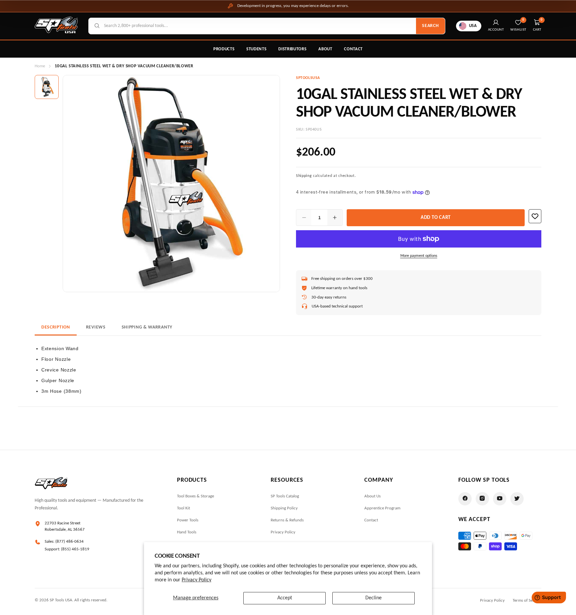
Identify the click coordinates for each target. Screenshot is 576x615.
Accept (284, 598)
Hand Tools (186, 532)
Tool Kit (183, 508)
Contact (353, 49)
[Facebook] (465, 498)
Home (40, 66)
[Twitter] (517, 498)
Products (223, 49)
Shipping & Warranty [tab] (147, 327)
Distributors (292, 49)
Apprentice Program (382, 508)
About (325, 49)
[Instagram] (482, 498)
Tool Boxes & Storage (195, 496)
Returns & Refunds (287, 520)
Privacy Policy (196, 580)
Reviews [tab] (96, 327)
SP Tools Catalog (285, 496)
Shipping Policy (284, 508)
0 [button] (542, 20)
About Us (372, 496)
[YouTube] (499, 498)
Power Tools (187, 520)
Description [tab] (55, 327)
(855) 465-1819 (75, 549)
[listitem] (47, 87)
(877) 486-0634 (69, 541)
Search (430, 25)
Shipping (304, 176)
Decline (373, 598)
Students (256, 49)
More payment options (418, 256)
